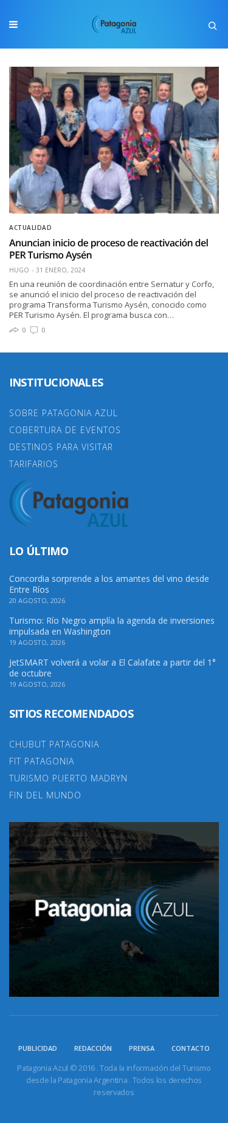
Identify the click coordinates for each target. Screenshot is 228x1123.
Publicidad (37, 1048)
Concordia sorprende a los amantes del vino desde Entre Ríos (109, 584)
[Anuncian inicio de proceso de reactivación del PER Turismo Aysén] (114, 140)
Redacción (93, 1048)
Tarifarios (33, 464)
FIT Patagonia (41, 761)
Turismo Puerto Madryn (68, 778)
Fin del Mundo (45, 795)
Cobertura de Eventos (65, 430)
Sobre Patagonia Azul (63, 413)
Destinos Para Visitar (61, 447)
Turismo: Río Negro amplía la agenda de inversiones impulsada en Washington (112, 626)
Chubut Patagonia (54, 744)
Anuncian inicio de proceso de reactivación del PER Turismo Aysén (108, 248)
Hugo (19, 270)
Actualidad (30, 227)
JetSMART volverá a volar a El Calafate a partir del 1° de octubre (112, 668)
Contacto (190, 1048)
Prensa (141, 1048)
